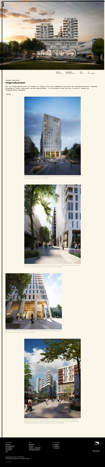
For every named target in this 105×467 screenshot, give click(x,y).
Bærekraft (31, 444)
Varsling (31, 446)
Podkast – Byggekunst (35, 447)
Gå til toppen (96, 450)
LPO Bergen (8, 449)
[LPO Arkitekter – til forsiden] (2, 4)
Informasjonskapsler (34, 449)
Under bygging (15, 80)
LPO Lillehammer (10, 446)
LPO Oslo (7, 444)
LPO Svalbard (9, 447)
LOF (6, 451)
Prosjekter (8, 80)
